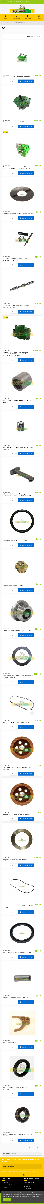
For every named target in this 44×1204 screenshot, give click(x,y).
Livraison (9, 1)
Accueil (27, 1)
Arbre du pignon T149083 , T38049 (15, 997)
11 (37, 1147)
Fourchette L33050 (10, 1042)
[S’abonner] (40, 1166)
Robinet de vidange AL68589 (13, 585)
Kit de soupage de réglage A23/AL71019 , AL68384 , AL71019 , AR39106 (17, 259)
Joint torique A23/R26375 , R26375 (15, 541)
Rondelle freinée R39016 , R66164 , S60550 (18, 213)
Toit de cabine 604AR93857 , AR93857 (17, 77)
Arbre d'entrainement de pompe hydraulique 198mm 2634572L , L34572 (17, 494)
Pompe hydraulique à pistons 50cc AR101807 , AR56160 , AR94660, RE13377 (17, 167)
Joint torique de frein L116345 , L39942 (16, 722)
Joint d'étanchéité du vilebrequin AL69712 (18, 952)
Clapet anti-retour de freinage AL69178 (17, 631)
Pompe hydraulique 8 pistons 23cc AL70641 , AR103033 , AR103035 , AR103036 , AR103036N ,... (15, 353)
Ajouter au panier (27, 81)
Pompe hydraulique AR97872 (13, 122)
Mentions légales (18, 1)
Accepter (7, 1200)
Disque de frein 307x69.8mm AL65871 (16, 814)
